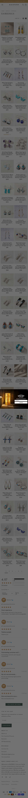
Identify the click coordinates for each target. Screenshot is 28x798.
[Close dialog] (27, 389)
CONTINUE (21, 402)
